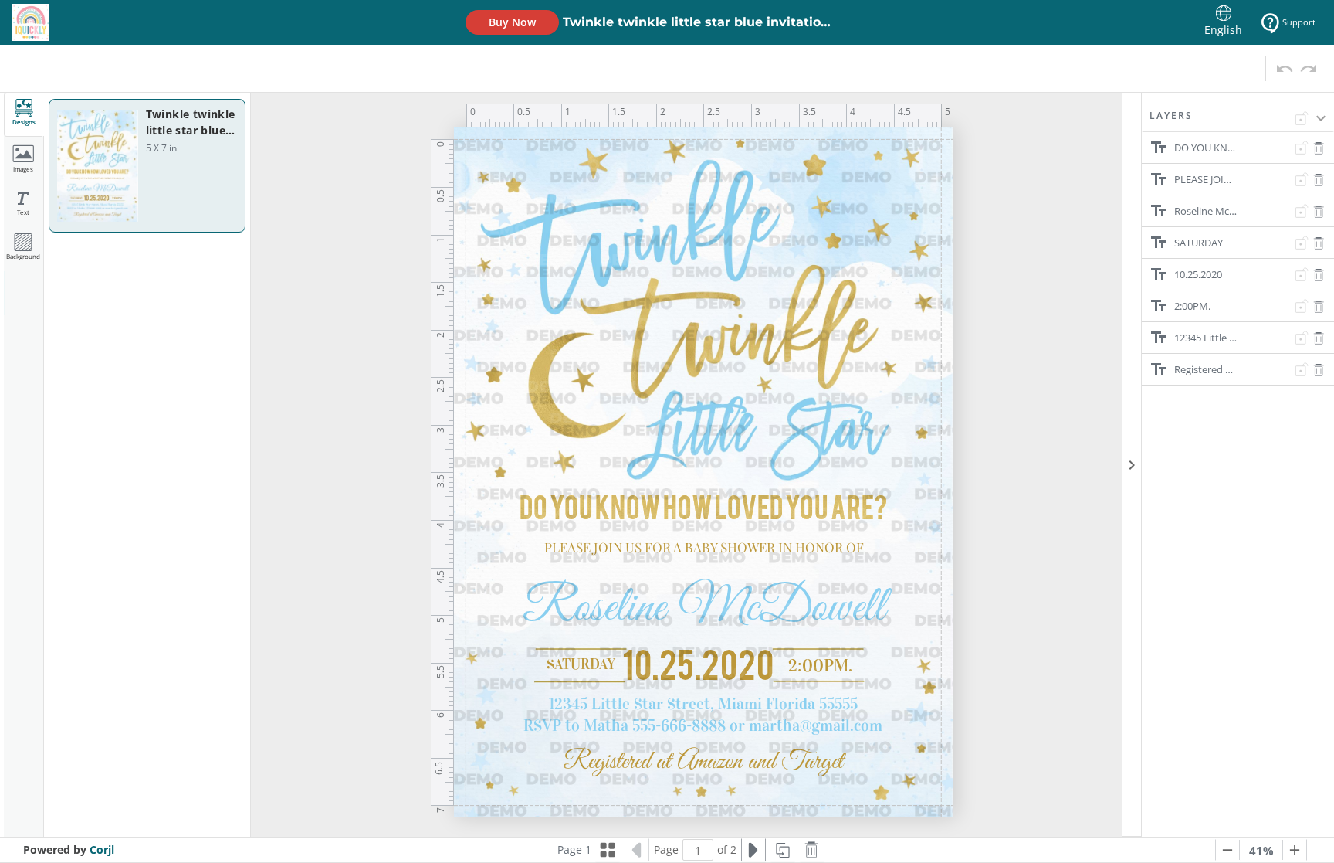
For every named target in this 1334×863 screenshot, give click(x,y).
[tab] (24, 115)
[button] (1238, 120)
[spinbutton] (698, 850)
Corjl (102, 849)
